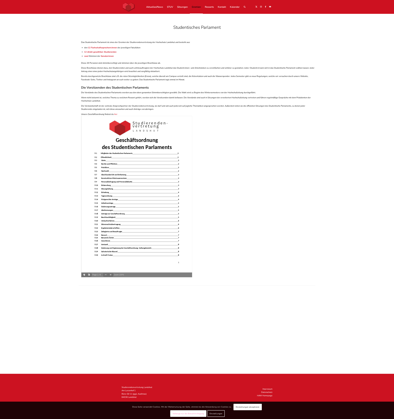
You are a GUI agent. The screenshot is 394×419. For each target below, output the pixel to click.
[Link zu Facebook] (265, 6)
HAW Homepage (264, 395)
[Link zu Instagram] (261, 6)
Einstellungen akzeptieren (247, 407)
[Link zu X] (256, 6)
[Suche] (244, 7)
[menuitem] (154, 7)
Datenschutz (266, 392)
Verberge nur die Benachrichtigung (188, 413)
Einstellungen (216, 413)
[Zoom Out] (105, 275)
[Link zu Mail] (270, 6)
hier (115, 114)
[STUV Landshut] (128, 7)
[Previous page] (84, 275)
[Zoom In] (110, 275)
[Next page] (89, 275)
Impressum (267, 389)
